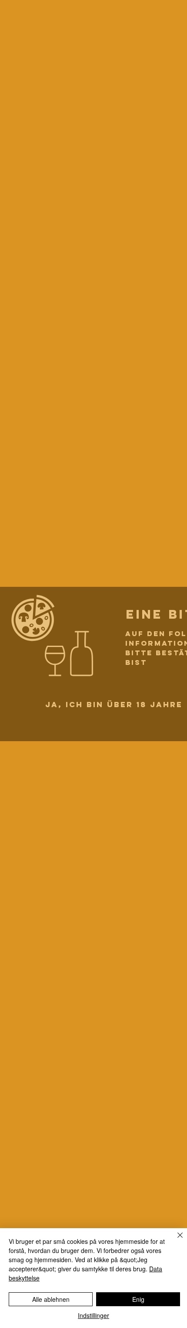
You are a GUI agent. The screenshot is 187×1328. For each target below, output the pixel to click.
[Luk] (174, 1240)
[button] (114, 704)
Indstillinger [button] (93, 1315)
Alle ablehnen (51, 1299)
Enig (138, 1299)
